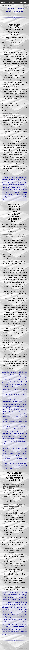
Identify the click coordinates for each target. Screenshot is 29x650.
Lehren (11, 2)
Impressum (22, 2)
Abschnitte (6, 5)
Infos (3, 2)
